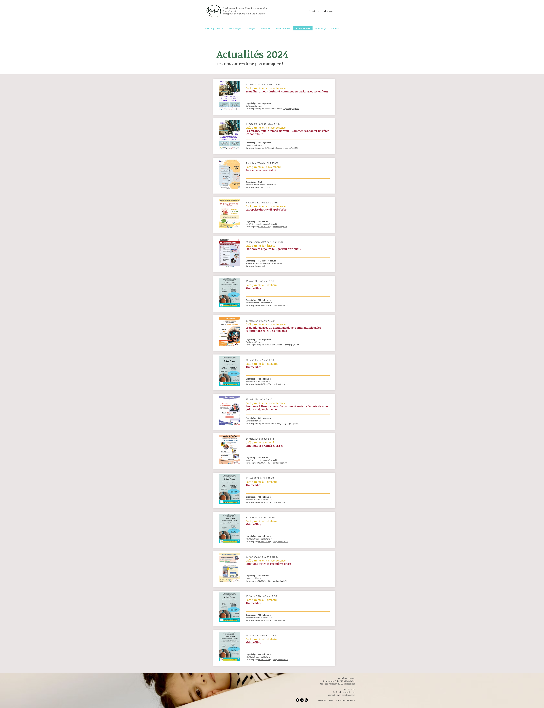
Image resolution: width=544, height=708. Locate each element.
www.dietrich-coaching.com (341, 695)
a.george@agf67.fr (291, 108)
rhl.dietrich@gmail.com (343, 692)
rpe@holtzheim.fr (280, 305)
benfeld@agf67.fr (280, 226)
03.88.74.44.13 (264, 581)
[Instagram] (306, 700)
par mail (261, 266)
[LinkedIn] (302, 700)
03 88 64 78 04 (264, 187)
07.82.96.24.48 (349, 689)
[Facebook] (297, 700)
